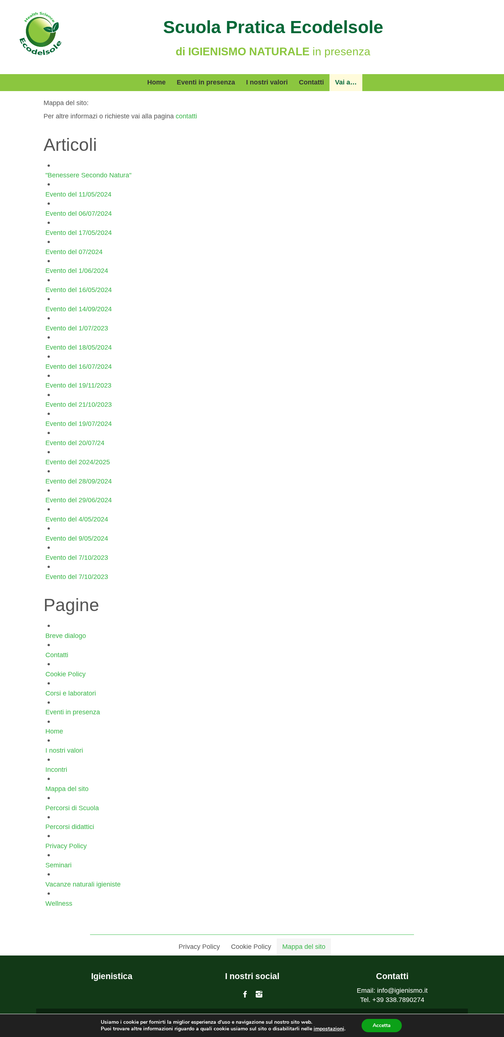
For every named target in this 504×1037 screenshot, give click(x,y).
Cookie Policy (65, 674)
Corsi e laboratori (70, 693)
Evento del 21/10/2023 (78, 404)
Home (54, 731)
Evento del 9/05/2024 (76, 538)
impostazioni (329, 1029)
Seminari (58, 865)
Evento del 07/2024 (74, 252)
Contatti (56, 655)
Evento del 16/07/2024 (78, 366)
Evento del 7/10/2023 (76, 557)
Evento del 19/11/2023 (78, 385)
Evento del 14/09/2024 (78, 309)
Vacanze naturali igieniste (83, 884)
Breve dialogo (65, 635)
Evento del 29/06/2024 (78, 500)
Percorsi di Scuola (72, 808)
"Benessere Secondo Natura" (88, 175)
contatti (186, 116)
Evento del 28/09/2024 (78, 481)
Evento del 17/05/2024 (78, 232)
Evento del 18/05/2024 (78, 347)
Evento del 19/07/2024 (78, 423)
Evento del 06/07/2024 (78, 213)
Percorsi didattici (69, 826)
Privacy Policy (66, 846)
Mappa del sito (67, 789)
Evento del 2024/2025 (77, 462)
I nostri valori (64, 750)
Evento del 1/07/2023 (76, 328)
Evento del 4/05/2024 (76, 519)
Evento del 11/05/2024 (78, 194)
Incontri (56, 769)
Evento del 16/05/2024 (78, 290)
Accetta (382, 1025)
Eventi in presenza (72, 712)
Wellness (58, 903)
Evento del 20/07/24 (74, 443)
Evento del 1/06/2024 (76, 270)
